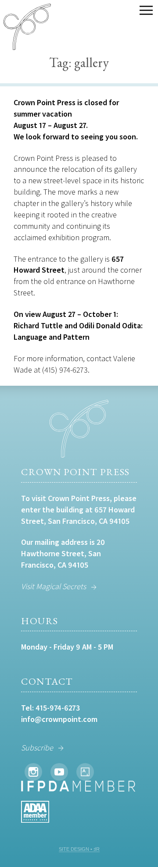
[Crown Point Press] (27, 28)
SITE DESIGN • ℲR (79, 849)
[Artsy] (85, 772)
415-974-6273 (58, 708)
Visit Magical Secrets (53, 586)
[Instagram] (33, 772)
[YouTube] (59, 772)
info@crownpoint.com (59, 719)
